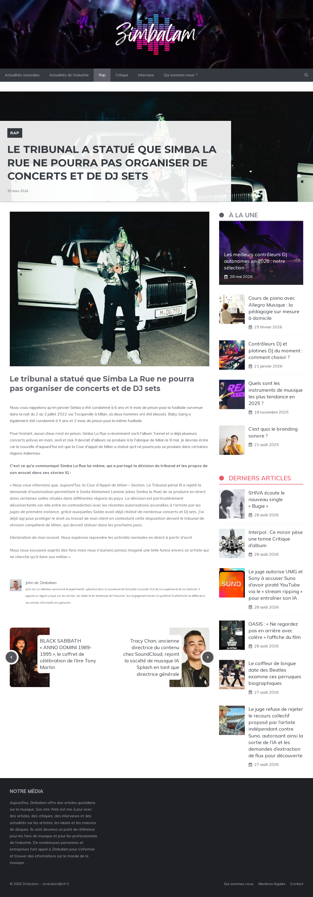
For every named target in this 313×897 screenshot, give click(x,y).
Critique (121, 75)
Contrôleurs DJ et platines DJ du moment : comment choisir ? (275, 350)
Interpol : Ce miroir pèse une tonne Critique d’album (275, 538)
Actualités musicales (22, 75)
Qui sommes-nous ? (180, 75)
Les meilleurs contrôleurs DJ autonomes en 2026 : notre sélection (255, 261)
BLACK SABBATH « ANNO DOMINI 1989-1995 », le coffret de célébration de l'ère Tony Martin (68, 654)
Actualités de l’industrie (69, 75)
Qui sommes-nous (239, 884)
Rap (102, 75)
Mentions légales (271, 884)
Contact (296, 884)
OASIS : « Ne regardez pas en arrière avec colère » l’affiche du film (274, 630)
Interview (146, 75)
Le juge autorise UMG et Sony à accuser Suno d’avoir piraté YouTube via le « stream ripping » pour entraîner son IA (275, 584)
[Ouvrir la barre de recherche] (306, 75)
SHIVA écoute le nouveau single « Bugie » (266, 499)
